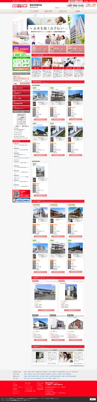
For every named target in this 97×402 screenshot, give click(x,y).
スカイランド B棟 (54, 89)
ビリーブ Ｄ (17, 181)
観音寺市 (54, 371)
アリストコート (17, 186)
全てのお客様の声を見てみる (77, 365)
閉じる (92, 399)
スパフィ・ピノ (17, 172)
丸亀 (29, 378)
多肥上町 (30, 374)
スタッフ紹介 (40, 387)
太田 (32, 378)
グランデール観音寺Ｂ (73, 317)
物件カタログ (16, 393)
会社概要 (15, 385)
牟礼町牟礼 (53, 374)
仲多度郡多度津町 (61, 371)
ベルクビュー (53, 125)
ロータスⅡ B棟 (36, 89)
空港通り (54, 378)
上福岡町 (59, 374)
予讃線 (25, 376)
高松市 (25, 371)
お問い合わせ (40, 383)
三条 (58, 378)
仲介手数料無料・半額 (30, 391)
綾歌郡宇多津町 (39, 371)
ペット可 (27, 385)
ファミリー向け (28, 387)
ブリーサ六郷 (17, 167)
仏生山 (46, 378)
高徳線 (47, 376)
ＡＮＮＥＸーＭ (37, 283)
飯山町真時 (43, 374)
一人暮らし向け (28, 389)
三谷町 (34, 374)
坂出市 (33, 371)
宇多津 (25, 378)
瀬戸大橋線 (42, 376)
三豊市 (49, 371)
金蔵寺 (49, 378)
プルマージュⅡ (53, 317)
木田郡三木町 (75, 371)
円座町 (38, 374)
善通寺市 (46, 371)
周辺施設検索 (40, 389)
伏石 (43, 378)
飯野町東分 (68, 374)
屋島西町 (48, 374)
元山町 (63, 374)
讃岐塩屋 (39, 378)
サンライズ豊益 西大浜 (38, 125)
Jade (69, 89)
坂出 (35, 378)
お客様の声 (40, 385)
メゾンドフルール (37, 206)
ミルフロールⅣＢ (54, 206)
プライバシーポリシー (18, 387)
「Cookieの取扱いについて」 (16, 400)
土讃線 (62, 376)
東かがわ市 (68, 371)
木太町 (25, 374)
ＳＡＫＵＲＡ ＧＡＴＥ (19, 176)
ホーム (14, 383)
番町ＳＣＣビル (36, 165)
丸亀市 (29, 371)
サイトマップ (16, 391)
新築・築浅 (27, 383)
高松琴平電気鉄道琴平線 (33, 376)
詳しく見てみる (52, 363)
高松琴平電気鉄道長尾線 (54, 376)
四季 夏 (35, 317)
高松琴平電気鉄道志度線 (70, 376)
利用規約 (15, 389)
